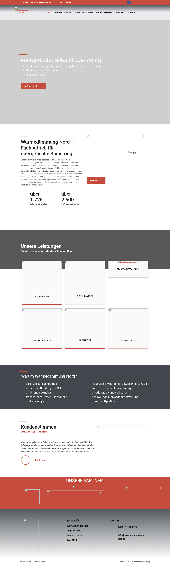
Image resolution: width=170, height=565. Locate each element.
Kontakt (132, 12)
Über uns (119, 12)
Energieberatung (128, 340)
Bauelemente (85, 340)
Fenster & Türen (84, 12)
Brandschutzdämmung (128, 269)
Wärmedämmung (63, 12)
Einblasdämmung (42, 296)
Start (48, 12)
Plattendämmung (84, 296)
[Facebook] (129, 2)
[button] (33, 86)
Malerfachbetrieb (42, 340)
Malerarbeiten (104, 12)
